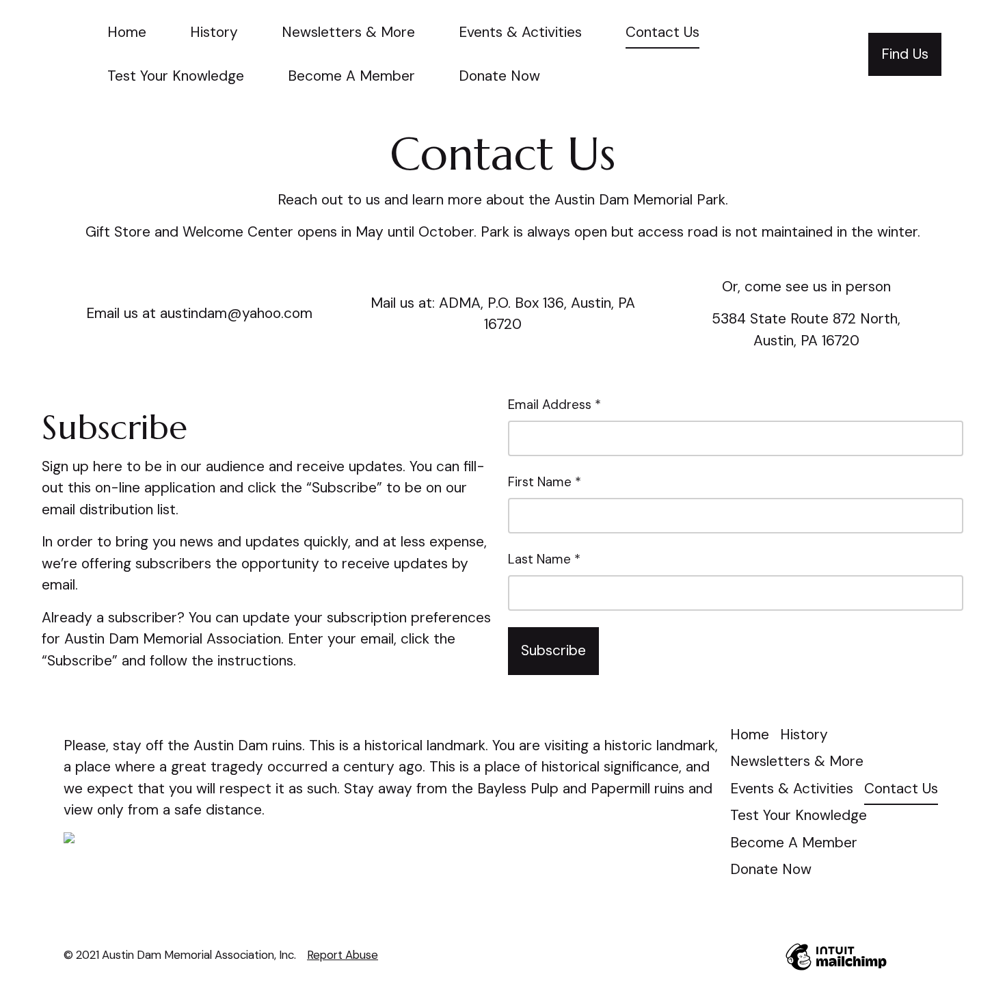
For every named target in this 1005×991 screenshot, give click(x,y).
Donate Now (499, 75)
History (214, 32)
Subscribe (553, 650)
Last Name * (544, 559)
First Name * (544, 481)
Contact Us (662, 32)
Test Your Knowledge (175, 75)
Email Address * (554, 404)
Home (126, 32)
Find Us (904, 54)
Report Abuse (342, 954)
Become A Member (351, 75)
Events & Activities (520, 32)
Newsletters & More (348, 32)
